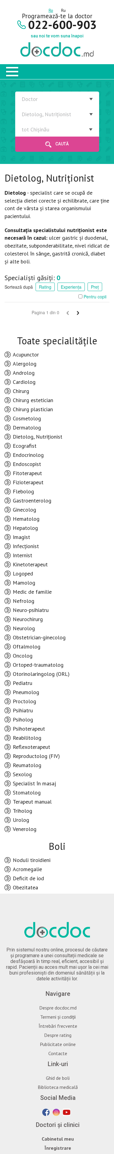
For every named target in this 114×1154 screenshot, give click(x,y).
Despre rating (57, 1035)
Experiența (71, 287)
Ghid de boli (58, 1078)
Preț (95, 287)
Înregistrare (57, 1148)
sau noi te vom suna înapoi (57, 36)
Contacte (57, 1053)
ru (63, 9)
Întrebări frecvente (58, 1026)
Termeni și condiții (58, 1017)
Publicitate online (58, 1044)
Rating (45, 287)
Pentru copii (94, 297)
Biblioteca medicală (58, 1087)
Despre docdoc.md (58, 1008)
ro (51, 9)
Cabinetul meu (58, 1139)
